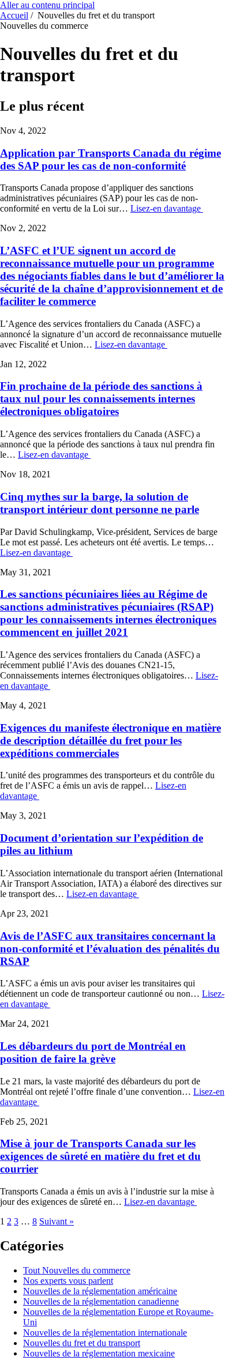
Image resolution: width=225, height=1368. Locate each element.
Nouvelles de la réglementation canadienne (101, 1301)
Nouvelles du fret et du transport (81, 1343)
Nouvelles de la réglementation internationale (105, 1332)
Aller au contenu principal (47, 5)
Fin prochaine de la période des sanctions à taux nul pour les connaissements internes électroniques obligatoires (101, 398)
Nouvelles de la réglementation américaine (100, 1291)
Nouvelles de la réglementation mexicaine (99, 1353)
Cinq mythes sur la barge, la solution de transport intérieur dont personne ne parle (99, 503)
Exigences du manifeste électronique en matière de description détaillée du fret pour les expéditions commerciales (110, 740)
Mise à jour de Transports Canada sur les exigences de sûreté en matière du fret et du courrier (100, 1156)
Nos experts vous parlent (68, 1281)
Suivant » (56, 1221)
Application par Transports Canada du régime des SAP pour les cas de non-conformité (110, 159)
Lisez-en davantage (166, 208)
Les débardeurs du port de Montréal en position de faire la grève (93, 1052)
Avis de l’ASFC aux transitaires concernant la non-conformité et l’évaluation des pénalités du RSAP (110, 948)
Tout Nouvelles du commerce (76, 1270)
